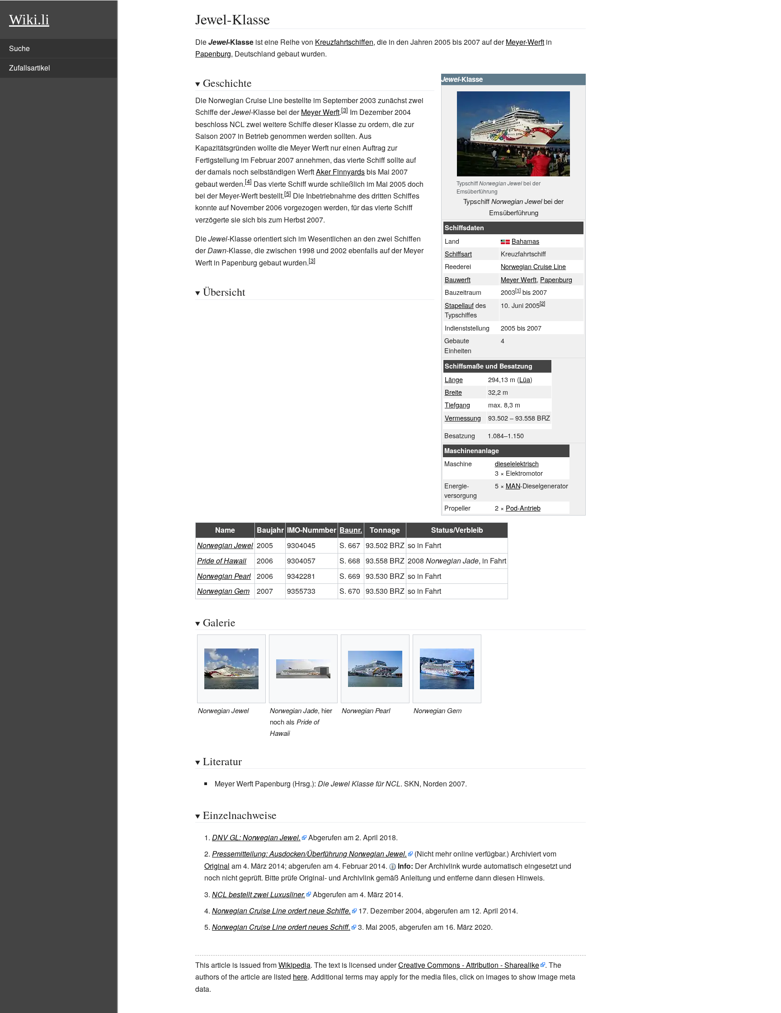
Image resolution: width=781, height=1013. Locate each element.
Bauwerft (457, 279)
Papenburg (213, 53)
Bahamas (525, 241)
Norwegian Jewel (225, 545)
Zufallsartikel (29, 67)
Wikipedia (294, 965)
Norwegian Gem (223, 591)
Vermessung (463, 417)
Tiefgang (457, 404)
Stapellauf (459, 305)
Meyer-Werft (525, 42)
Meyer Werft (518, 279)
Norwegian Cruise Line (533, 266)
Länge (454, 379)
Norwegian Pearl (224, 576)
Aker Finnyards (340, 171)
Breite (453, 392)
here (300, 976)
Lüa (524, 379)
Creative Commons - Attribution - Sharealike (468, 965)
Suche (19, 48)
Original (217, 866)
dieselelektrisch (517, 463)
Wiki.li (29, 19)
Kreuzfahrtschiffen (344, 42)
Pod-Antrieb (523, 507)
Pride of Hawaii (221, 560)
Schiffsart (458, 253)
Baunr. (350, 530)
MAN (513, 485)
